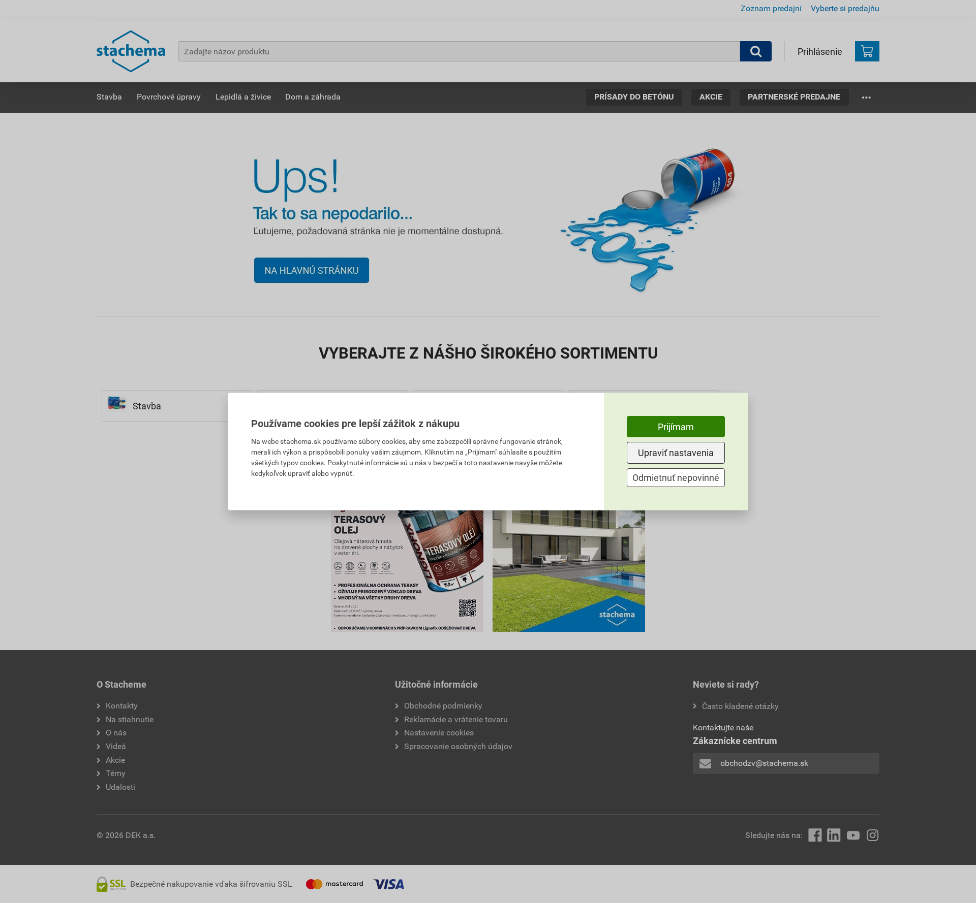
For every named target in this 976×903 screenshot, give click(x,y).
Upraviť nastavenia (676, 452)
